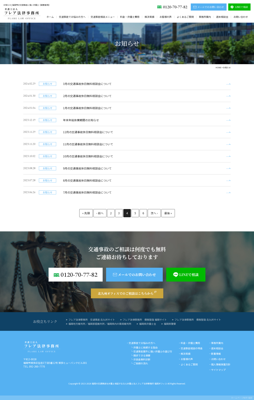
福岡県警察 (170, 323)
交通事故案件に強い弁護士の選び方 (152, 351)
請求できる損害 (141, 355)
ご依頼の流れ (140, 363)
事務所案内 (205, 17)
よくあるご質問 (185, 17)
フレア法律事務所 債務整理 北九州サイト (198, 319)
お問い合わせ (240, 17)
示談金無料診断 (141, 359)
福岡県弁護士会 (147, 323)
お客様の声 (165, 17)
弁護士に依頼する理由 (145, 347)
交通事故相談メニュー (103, 17)
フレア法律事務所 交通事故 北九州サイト (91, 319)
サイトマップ (218, 369)
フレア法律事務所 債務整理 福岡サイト (145, 319)
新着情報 (216, 353)
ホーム (50, 17)
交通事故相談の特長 (192, 348)
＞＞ (168, 213)
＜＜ (86, 213)
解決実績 (149, 17)
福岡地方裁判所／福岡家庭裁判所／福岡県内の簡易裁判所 (99, 323)
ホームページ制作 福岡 (241, 397)
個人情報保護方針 (221, 364)
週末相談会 (222, 17)
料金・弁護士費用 (129, 17)
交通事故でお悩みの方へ (72, 17)
